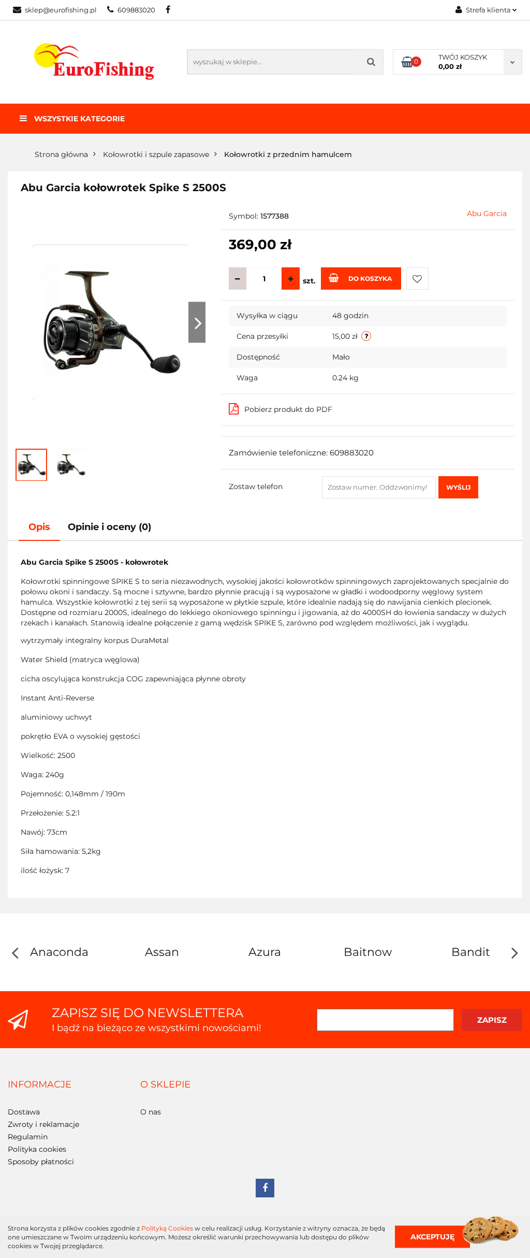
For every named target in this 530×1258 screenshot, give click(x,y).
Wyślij (458, 487)
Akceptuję (432, 1236)
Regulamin (28, 1136)
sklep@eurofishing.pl (61, 10)
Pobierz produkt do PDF (288, 409)
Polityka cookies (37, 1149)
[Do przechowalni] (417, 278)
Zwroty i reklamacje (43, 1124)
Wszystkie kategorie (78, 118)
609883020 (136, 10)
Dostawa (24, 1112)
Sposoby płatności (41, 1161)
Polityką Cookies (167, 1228)
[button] (39, 1085)
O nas (150, 1112)
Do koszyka (370, 278)
